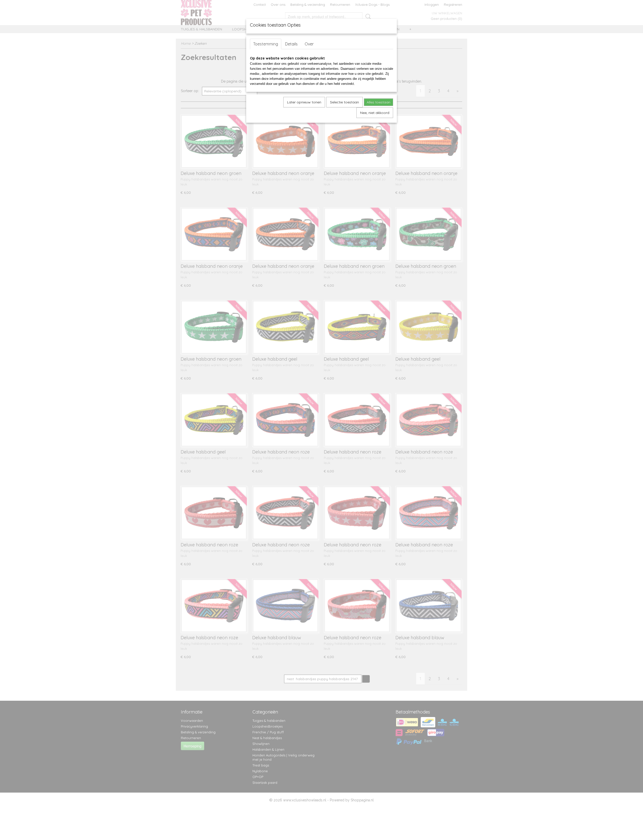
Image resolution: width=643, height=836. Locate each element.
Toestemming (265, 43)
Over (309, 43)
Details (291, 43)
